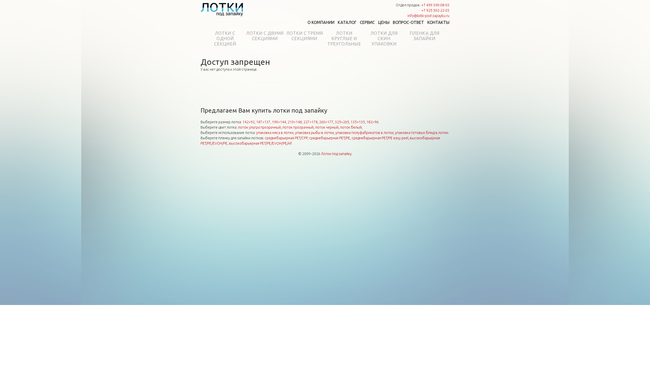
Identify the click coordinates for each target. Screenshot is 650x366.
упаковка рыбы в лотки (314, 133)
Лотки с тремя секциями (304, 35)
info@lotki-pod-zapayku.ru (428, 16)
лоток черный (326, 127)
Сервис (367, 22)
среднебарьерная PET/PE (329, 138)
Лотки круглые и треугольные (344, 38)
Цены (383, 22)
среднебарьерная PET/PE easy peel (380, 138)
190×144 (279, 122)
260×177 (326, 122)
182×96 (372, 122)
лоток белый (351, 127)
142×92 (248, 122)
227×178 (310, 122)
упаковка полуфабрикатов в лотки (364, 133)
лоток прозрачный (298, 127)
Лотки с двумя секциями (264, 35)
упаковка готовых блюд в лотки (421, 133)
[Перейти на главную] (222, 9)
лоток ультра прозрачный (259, 127)
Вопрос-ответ (408, 22)
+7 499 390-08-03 (435, 5)
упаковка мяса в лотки (275, 133)
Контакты (438, 22)
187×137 (263, 122)
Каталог (347, 22)
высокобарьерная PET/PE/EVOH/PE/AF (260, 143)
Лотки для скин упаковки (384, 38)
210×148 (295, 122)
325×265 (342, 122)
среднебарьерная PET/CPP (286, 138)
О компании (320, 22)
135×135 (358, 122)
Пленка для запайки (424, 35)
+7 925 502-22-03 (435, 10)
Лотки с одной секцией (225, 38)
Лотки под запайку (336, 154)
